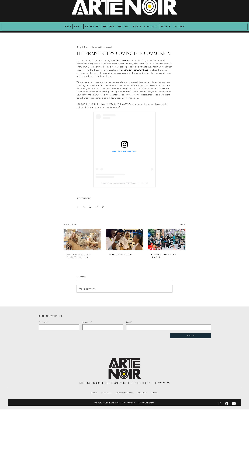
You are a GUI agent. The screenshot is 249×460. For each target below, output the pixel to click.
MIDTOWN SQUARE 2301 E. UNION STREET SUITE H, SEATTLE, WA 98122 (124, 383)
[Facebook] (227, 403)
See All (182, 224)
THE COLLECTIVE (84, 198)
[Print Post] (103, 207)
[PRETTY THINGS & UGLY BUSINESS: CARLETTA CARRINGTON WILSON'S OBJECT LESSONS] (82, 239)
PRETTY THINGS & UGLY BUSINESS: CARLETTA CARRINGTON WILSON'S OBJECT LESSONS (79, 256)
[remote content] (124, 149)
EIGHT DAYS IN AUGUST (120, 254)
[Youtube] (234, 403)
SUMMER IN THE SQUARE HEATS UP (163, 256)
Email (129, 322)
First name (43, 322)
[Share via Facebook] (78, 207)
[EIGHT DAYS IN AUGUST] (124, 239)
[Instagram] (219, 403)
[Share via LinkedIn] (90, 207)
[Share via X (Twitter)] (84, 207)
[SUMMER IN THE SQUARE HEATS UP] (166, 239)
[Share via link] (97, 207)
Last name (87, 322)
